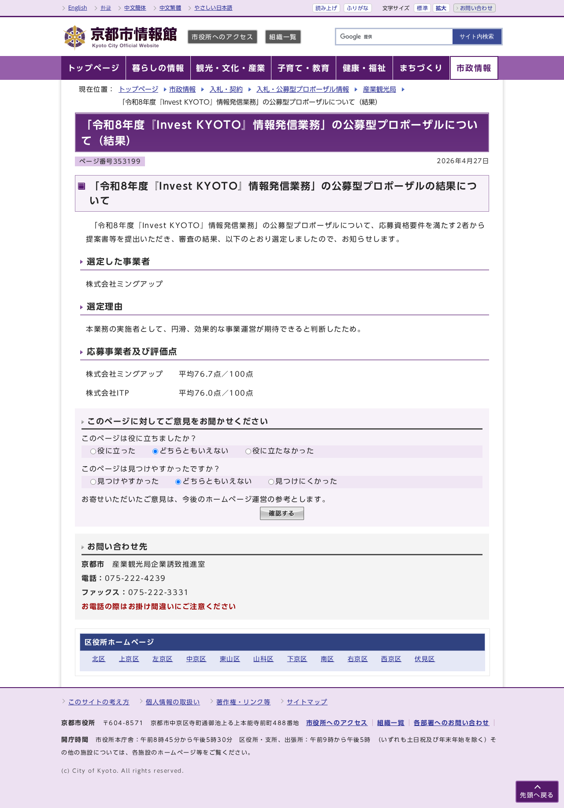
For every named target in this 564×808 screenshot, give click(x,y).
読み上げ (326, 8)
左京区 (162, 658)
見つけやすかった (128, 481)
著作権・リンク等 (243, 702)
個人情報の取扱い (173, 702)
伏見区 (425, 658)
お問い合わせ (476, 8)
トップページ (138, 89)
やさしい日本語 (213, 7)
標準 (422, 8)
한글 (105, 7)
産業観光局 (379, 89)
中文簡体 (135, 7)
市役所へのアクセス (222, 37)
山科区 (263, 658)
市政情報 (182, 89)
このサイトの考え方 (99, 702)
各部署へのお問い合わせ (452, 722)
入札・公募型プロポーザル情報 (302, 89)
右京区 (358, 658)
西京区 (391, 658)
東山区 (230, 658)
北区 (99, 658)
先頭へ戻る (537, 795)
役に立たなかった (283, 450)
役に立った (116, 450)
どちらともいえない (194, 450)
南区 (327, 658)
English (77, 7)
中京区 (196, 658)
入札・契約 (226, 89)
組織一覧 (283, 37)
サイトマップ (307, 702)
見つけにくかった (306, 481)
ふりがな (357, 8)
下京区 (297, 658)
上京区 (129, 658)
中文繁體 (170, 7)
